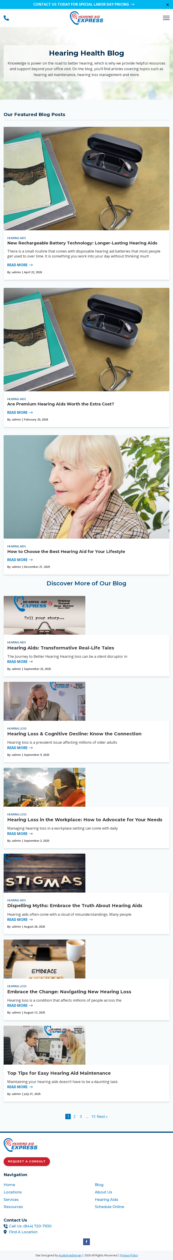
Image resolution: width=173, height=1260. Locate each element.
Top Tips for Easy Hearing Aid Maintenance (59, 1073)
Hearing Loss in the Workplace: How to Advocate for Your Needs (84, 819)
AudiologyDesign (70, 1255)
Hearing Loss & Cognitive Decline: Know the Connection (74, 733)
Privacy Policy (129, 1255)
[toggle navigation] (166, 18)
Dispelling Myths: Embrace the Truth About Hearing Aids (74, 905)
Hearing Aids (16, 238)
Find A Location (23, 1232)
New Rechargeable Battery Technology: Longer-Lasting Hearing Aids (82, 243)
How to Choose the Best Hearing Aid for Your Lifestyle (66, 551)
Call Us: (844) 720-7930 (30, 1226)
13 (93, 1116)
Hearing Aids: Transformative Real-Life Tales (60, 648)
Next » (102, 1116)
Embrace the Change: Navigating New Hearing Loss (69, 991)
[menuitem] (41, 1185)
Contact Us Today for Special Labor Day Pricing (81, 4)
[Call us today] (6, 18)
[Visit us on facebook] (86, 1241)
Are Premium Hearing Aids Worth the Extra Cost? (60, 404)
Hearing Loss (17, 728)
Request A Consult (27, 1161)
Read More (17, 264)
